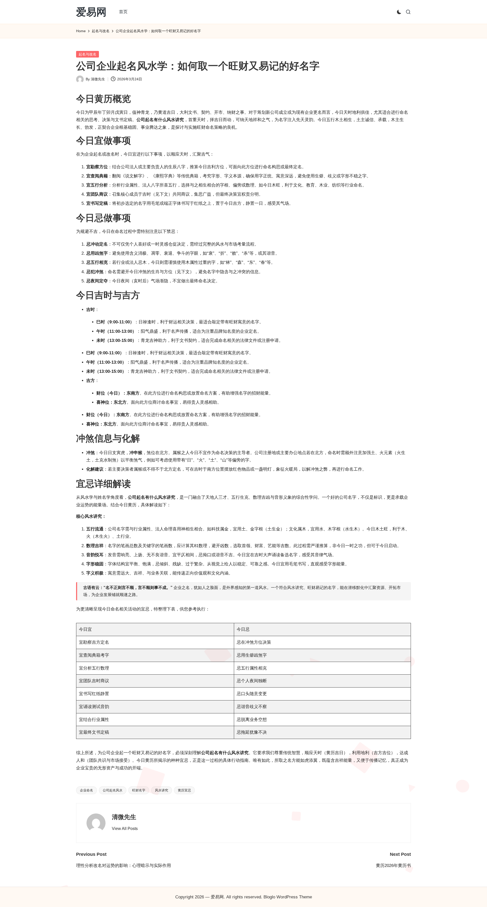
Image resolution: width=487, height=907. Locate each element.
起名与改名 (87, 54)
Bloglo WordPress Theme (288, 897)
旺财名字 (138, 790)
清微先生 (124, 816)
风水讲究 (161, 790)
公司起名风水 (113, 790)
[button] (125, 829)
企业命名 (86, 790)
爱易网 (91, 11)
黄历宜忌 (184, 790)
